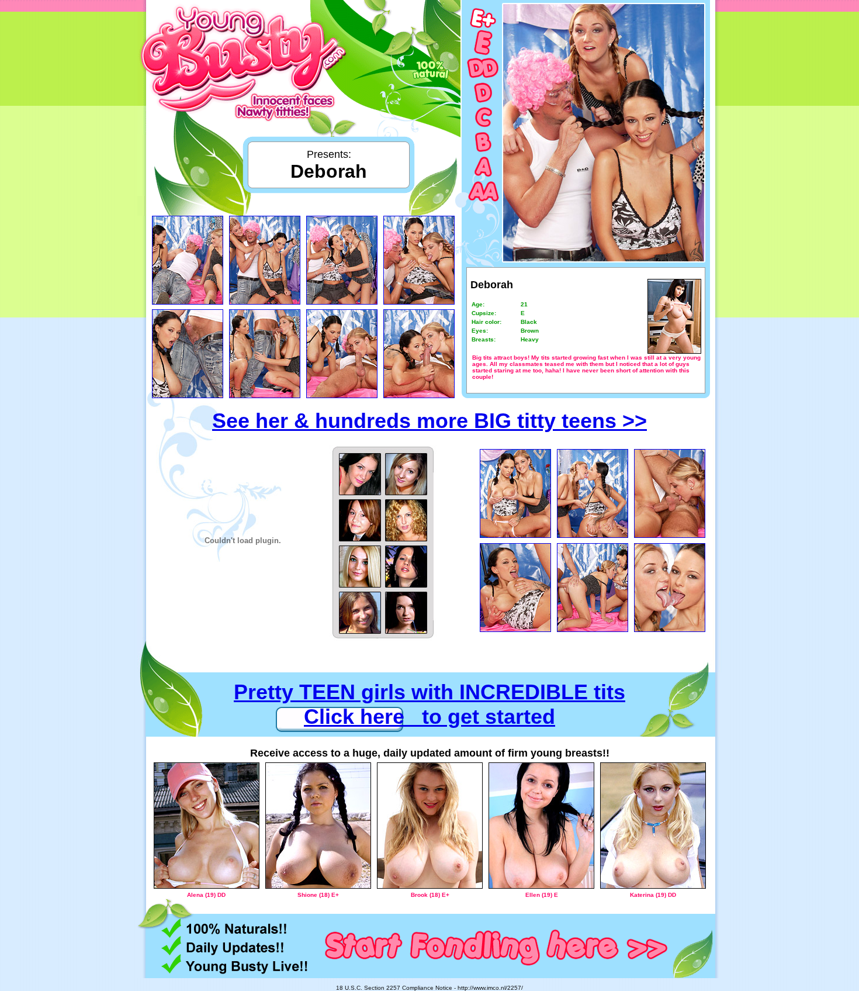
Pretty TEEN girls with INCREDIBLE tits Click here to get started (429, 704)
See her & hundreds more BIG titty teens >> (429, 421)
